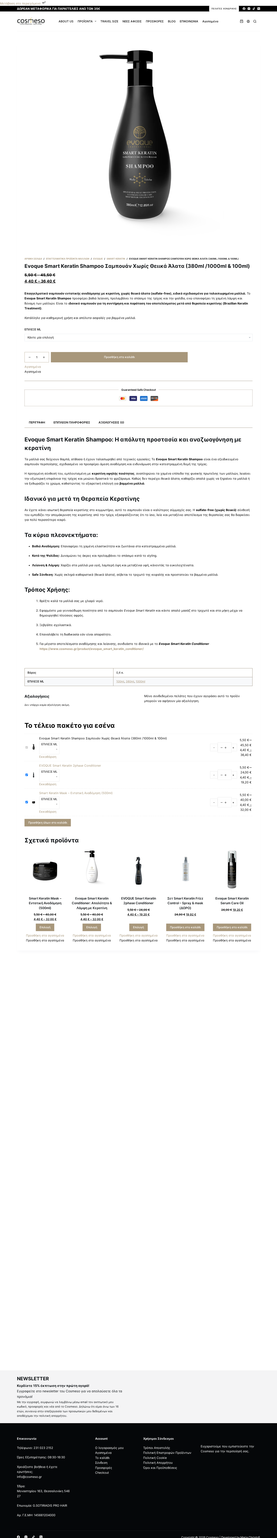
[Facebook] (244, 8)
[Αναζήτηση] (254, 21)
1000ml (140, 681)
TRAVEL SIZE (109, 21)
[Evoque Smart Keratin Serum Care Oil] (232, 870)
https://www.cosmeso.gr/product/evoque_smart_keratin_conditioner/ (92, 649)
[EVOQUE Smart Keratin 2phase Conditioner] (138, 870)
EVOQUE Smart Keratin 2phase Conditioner (70, 765)
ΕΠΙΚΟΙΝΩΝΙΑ (189, 21)
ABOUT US (66, 21)
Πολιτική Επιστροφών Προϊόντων (167, 1453)
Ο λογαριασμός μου (109, 1448)
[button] (32, 367)
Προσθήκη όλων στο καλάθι (47, 822)
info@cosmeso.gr (29, 1477)
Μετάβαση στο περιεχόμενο (21, 3)
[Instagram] (249, 8)
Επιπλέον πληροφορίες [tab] (72, 422)
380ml (130, 681)
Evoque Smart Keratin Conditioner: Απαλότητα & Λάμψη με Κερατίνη (92, 903)
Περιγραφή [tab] (37, 422)
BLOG (172, 21)
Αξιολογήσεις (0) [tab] (111, 422)
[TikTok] (254, 8)
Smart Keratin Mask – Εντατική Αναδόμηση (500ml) (76, 793)
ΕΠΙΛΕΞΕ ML (32, 329)
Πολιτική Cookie (155, 1458)
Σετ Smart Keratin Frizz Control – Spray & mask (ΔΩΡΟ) (185, 903)
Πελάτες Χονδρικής (224, 8)
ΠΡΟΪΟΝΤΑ (85, 21)
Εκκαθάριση (47, 757)
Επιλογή (45, 927)
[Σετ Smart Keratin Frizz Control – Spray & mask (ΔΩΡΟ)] (185, 870)
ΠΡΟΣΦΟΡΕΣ (155, 21)
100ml (120, 681)
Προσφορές (103, 1468)
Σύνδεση (101, 1463)
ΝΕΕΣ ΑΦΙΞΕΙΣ (132, 21)
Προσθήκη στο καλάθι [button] (185, 927)
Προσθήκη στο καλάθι (119, 357)
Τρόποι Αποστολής (156, 1448)
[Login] (248, 21)
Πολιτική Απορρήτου (158, 1463)
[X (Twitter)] (258, 8)
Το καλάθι (102, 1458)
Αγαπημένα (210, 21)
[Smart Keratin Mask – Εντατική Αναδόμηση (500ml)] (45, 870)
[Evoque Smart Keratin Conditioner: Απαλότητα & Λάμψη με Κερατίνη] (91, 870)
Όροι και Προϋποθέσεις (160, 1468)
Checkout (102, 1472)
